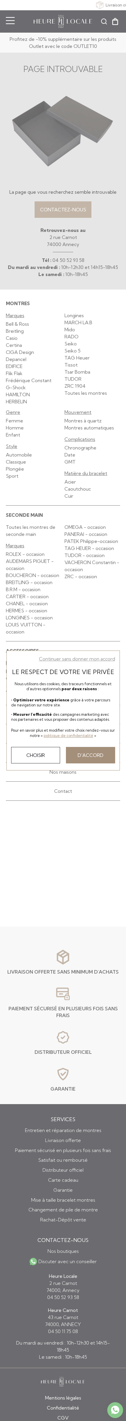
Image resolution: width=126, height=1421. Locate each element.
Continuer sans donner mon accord (77, 659)
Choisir (35, 755)
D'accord (90, 755)
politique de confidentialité (68, 735)
